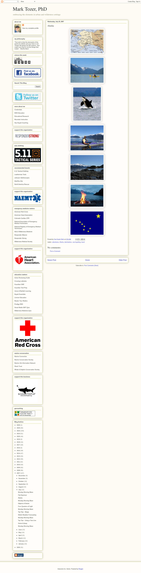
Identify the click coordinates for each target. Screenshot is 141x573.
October (21, 481)
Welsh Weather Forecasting (27, 515)
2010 (18, 464)
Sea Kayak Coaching (21, 123)
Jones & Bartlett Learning (22, 291)
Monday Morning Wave (25, 492)
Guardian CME (19, 284)
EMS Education (19, 113)
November (22, 478)
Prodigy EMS (18, 304)
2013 (18, 456)
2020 (18, 436)
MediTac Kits (18, 181)
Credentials (18, 109)
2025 (18, 428)
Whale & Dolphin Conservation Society (27, 369)
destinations (68, 242)
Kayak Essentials (19, 294)
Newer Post (51, 260)
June (20, 529)
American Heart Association (23, 215)
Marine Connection (20, 356)
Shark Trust (18, 366)
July (19, 489)
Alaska (62, 242)
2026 (18, 425)
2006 (18, 547)
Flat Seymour (22, 495)
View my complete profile (30, 28)
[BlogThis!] (78, 239)
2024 (18, 431)
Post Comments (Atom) (91, 265)
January (21, 544)
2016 (18, 448)
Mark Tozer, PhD (30, 8)
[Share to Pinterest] (84, 239)
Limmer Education (20, 297)
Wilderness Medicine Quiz (22, 311)
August (20, 487)
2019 (18, 439)
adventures (55, 242)
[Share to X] (80, 239)
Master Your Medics (20, 301)
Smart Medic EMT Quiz (22, 307)
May (20, 532)
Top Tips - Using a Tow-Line (27, 520)
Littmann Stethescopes (21, 178)
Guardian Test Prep (20, 288)
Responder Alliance (20, 235)
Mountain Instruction (21, 119)
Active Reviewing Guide (22, 278)
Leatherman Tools (20, 174)
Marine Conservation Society (23, 360)
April (20, 535)
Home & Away (22, 523)
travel (83, 242)
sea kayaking (77, 242)
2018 (18, 442)
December (22, 475)
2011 (18, 462)
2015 (18, 450)
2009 (18, 467)
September (22, 484)
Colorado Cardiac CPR (21, 218)
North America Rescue (21, 184)
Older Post (123, 260)
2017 (18, 445)
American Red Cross (21, 212)
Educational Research (21, 116)
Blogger (81, 569)
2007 (18, 473)
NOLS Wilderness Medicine (23, 231)
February (21, 541)
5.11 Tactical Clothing (21, 171)
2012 (18, 459)
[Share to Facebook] (82, 239)
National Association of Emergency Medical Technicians (25, 222)
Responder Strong (20, 238)
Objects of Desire (23, 503)
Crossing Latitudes (20, 281)
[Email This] (76, 239)
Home (87, 260)
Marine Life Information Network (24, 363)
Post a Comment (55, 251)
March (20, 538)
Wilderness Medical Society (23, 241)
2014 (18, 453)
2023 (18, 433)
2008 (18, 470)
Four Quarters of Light (25, 506)
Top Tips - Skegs (23, 512)
